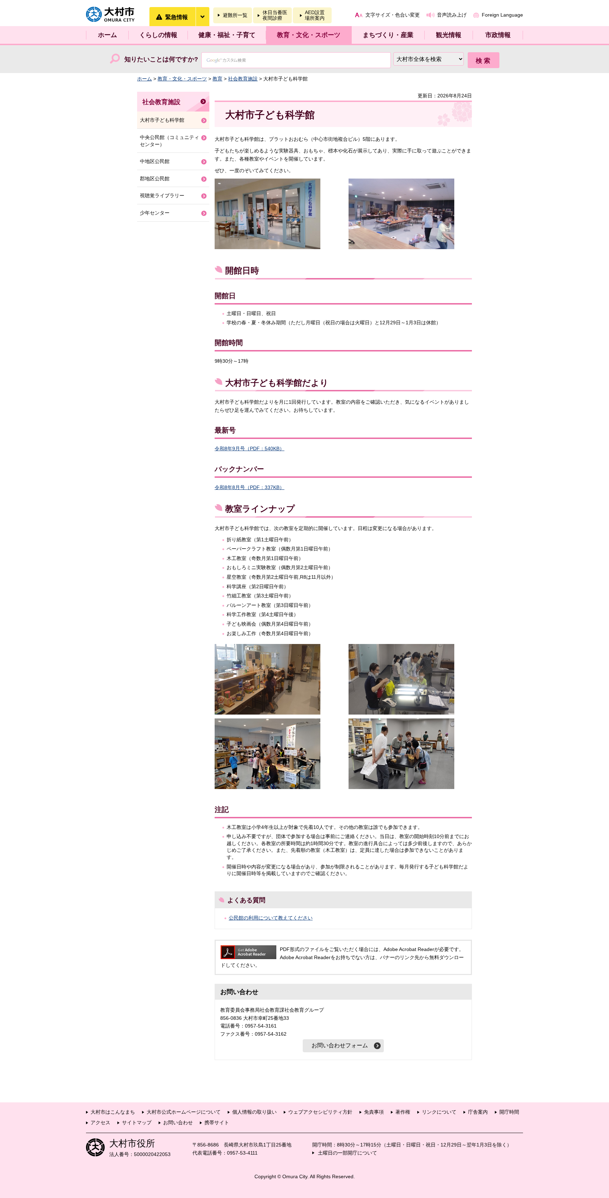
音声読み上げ (452, 15)
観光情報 (448, 34)
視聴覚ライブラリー (162, 195)
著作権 (402, 1112)
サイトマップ (137, 1122)
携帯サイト (216, 1122)
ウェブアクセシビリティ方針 (320, 1112)
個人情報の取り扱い (254, 1112)
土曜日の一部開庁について (347, 1153)
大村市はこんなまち (113, 1112)
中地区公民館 (155, 161)
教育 (217, 79)
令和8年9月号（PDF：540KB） (249, 448)
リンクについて (439, 1112)
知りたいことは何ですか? (161, 59)
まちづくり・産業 (388, 34)
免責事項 (374, 1112)
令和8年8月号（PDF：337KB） (249, 487)
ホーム (107, 34)
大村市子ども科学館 (162, 120)
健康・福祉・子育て (227, 34)
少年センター (155, 213)
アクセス (100, 1122)
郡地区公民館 (155, 178)
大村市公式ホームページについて (184, 1112)
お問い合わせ (178, 1122)
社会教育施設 (243, 79)
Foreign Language (502, 15)
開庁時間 (509, 1112)
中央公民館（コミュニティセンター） (169, 140)
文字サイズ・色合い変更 (392, 15)
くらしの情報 (158, 34)
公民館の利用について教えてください (271, 918)
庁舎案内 (478, 1112)
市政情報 (498, 34)
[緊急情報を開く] (202, 16)
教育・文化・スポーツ (308, 34)
